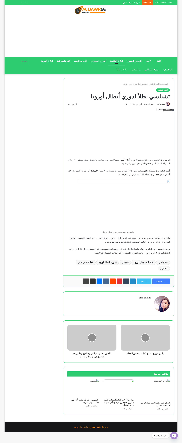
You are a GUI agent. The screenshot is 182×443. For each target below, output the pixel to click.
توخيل (124, 262)
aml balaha (161, 104)
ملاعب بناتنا (121, 69)
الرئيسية (164, 84)
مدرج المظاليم (152, 69)
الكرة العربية (47, 61)
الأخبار (148, 61)
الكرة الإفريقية (63, 61)
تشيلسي (162, 262)
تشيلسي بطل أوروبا (143, 262)
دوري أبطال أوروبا (107, 262)
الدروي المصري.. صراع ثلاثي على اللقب (125, 2)
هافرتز (163, 268)
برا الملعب (136, 69)
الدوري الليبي (80, 61)
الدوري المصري (134, 61)
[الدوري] (91, 10)
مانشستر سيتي (85, 262)
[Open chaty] (174, 435)
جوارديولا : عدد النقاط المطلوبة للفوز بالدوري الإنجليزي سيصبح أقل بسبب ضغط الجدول (119, 402)
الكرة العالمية (116, 61)
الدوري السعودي (98, 61)
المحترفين (167, 69)
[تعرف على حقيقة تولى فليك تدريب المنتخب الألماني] (154, 389)
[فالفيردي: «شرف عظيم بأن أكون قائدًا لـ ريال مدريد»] (83, 388)
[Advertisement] (91, 37)
